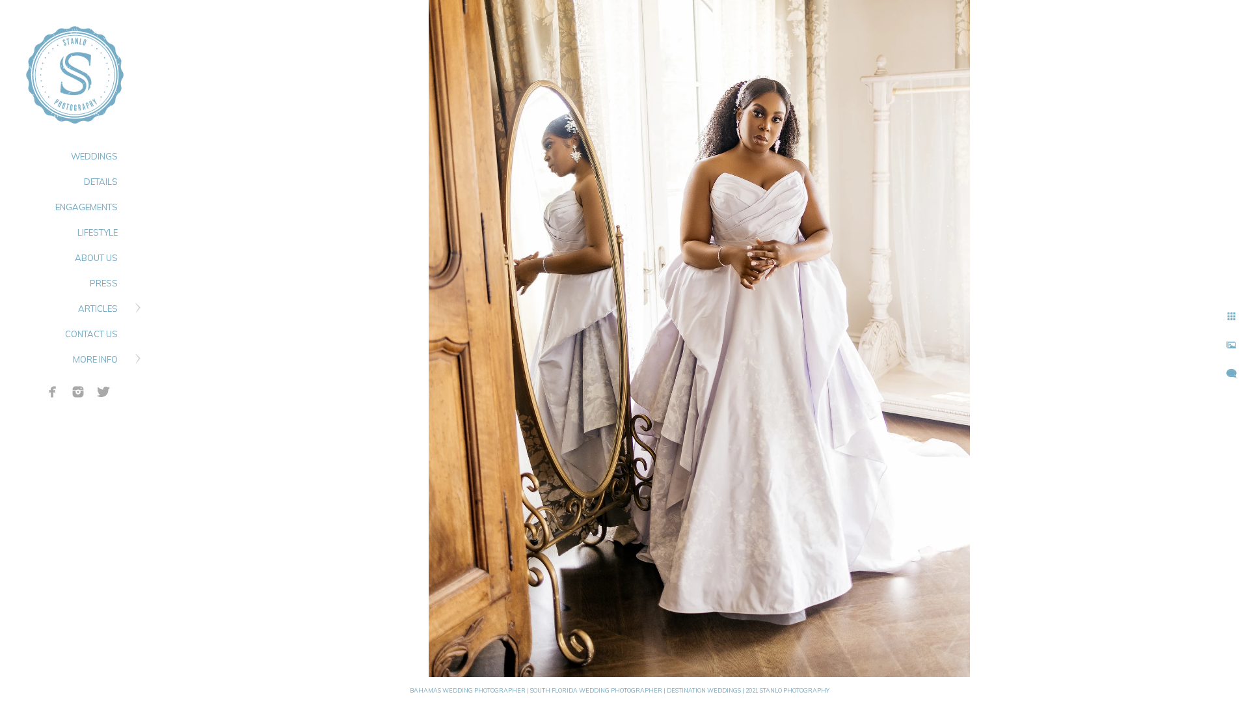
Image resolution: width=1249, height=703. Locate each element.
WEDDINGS (94, 156)
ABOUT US (96, 258)
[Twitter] (103, 392)
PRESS (104, 283)
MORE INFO (95, 359)
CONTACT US (91, 334)
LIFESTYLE (97, 232)
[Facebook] (53, 392)
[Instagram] (78, 392)
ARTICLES (98, 308)
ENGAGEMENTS (86, 207)
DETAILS (101, 181)
